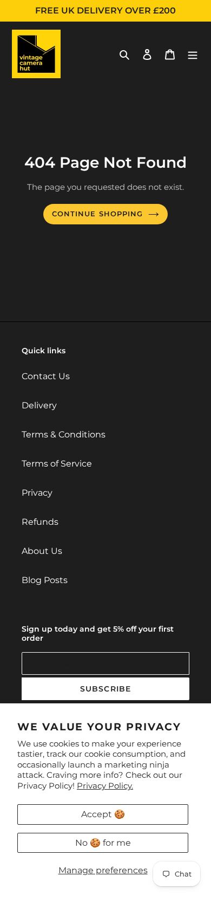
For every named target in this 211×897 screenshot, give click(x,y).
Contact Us (46, 376)
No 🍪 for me (103, 843)
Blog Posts (45, 580)
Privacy (37, 493)
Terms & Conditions (64, 434)
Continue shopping (97, 213)
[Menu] (192, 54)
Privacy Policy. (105, 785)
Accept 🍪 (103, 814)
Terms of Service (57, 463)
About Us (42, 551)
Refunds (40, 522)
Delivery (39, 405)
